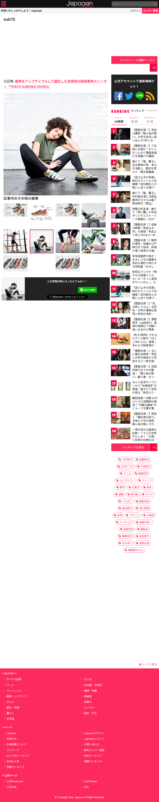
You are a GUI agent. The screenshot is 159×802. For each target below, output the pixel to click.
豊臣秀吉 (128, 529)
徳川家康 (144, 508)
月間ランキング (15, 767)
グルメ (10, 702)
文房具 (150, 515)
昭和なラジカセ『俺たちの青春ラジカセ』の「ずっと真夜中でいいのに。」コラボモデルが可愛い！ (144, 280)
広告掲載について (17, 744)
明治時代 (127, 508)
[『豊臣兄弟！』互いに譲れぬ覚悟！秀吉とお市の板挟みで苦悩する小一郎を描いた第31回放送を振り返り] (120, 355)
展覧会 (144, 529)
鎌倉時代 (127, 536)
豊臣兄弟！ (145, 522)
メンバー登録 (150, 10)
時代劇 (134, 494)
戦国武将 (143, 473)
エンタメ (89, 707)
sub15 (9, 19)
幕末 (149, 487)
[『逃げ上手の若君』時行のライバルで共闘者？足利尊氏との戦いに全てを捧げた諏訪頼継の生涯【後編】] (120, 292)
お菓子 (135, 487)
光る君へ (127, 543)
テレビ (149, 494)
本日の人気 (13, 761)
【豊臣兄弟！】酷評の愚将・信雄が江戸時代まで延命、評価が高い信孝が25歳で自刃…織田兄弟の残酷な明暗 (144, 248)
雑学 (122, 487)
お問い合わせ (91, 744)
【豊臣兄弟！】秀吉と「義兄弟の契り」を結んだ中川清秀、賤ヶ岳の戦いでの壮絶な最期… (144, 420)
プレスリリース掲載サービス (137, 60)
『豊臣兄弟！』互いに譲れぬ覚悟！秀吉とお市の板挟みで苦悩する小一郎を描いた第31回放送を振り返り (144, 359)
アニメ (127, 473)
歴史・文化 (90, 713)
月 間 (150, 120)
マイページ (13, 750)
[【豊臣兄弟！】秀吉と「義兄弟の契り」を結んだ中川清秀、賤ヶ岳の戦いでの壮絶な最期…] (120, 418)
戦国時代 (144, 459)
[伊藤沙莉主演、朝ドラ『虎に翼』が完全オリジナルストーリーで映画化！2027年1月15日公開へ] (120, 213)
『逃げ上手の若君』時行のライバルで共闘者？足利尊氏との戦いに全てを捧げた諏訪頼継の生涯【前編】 (144, 185)
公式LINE (139, 96)
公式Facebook (118, 96)
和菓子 (88, 702)
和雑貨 (88, 696)
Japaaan (79, 4)
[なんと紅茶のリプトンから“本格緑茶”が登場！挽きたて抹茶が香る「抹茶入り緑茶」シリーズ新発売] (120, 386)
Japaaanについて (94, 738)
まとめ (88, 679)
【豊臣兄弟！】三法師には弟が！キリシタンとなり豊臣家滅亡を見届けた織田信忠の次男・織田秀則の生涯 (144, 154)
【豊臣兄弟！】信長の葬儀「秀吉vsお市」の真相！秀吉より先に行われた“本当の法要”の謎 (145, 231)
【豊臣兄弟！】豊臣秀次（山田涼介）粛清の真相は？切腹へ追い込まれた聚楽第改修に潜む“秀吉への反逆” (144, 327)
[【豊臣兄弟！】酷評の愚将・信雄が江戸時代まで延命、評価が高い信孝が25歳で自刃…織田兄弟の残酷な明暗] (120, 244)
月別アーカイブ (93, 755)
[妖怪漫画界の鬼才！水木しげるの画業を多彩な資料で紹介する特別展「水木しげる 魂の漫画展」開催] (120, 260)
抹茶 (119, 515)
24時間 (119, 120)
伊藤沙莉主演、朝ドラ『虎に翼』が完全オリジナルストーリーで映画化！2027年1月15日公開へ (144, 215)
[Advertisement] (31, 49)
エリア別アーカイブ (18, 755)
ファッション (14, 690)
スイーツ (147, 480)
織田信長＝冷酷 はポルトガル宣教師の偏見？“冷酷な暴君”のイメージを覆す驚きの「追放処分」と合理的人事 (144, 406)
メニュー (3, 4)
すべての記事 (14, 679)
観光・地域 (13, 707)
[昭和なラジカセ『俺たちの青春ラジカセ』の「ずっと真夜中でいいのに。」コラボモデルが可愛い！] (120, 276)
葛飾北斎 (144, 543)
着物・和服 (90, 690)
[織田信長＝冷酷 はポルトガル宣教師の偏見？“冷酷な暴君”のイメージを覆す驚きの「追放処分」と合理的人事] (120, 402)
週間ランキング (93, 761)
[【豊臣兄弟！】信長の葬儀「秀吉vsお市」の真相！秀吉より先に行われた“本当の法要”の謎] (120, 229)
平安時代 (146, 466)
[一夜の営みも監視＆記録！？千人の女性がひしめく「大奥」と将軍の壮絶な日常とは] (120, 434)
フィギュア (125, 522)
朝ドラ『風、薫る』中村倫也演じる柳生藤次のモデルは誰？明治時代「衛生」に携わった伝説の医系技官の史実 (144, 201)
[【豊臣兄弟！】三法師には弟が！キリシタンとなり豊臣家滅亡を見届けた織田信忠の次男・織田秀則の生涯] (120, 150)
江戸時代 (127, 459)
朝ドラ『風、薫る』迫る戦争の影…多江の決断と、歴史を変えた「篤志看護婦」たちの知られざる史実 (144, 169)
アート (10, 685)
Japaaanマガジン (94, 733)
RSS (150, 96)
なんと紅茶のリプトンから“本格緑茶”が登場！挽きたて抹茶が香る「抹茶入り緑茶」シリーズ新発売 (144, 389)
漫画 (121, 494)
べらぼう (127, 501)
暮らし (10, 713)
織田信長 (144, 501)
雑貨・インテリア (17, 696)
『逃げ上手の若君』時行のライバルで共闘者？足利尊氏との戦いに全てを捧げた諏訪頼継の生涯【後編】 (144, 296)
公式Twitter (129, 96)
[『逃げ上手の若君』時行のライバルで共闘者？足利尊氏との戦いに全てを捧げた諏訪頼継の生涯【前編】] (120, 181)
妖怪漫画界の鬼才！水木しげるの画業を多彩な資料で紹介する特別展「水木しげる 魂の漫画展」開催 (144, 263)
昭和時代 (144, 536)
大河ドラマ (127, 466)
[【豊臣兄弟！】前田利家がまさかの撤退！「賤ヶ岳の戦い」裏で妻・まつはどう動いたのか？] (120, 371)
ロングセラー (127, 480)
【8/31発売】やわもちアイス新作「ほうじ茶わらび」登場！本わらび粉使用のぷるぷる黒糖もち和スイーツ (144, 343)
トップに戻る (149, 664)
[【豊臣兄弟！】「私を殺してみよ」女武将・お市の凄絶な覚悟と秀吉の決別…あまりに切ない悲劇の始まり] (120, 307)
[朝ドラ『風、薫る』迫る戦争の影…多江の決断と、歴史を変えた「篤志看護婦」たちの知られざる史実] (120, 166)
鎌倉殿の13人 (135, 550)
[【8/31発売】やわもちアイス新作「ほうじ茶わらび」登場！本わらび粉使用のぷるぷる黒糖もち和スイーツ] (120, 339)
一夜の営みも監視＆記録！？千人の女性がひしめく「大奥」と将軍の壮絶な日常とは (144, 436)
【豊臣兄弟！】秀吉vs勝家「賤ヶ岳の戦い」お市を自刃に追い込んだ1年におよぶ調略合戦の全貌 (144, 136)
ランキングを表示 (133, 447)
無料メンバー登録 (94, 750)
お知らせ (12, 738)
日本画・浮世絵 (93, 685)
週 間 (134, 120)
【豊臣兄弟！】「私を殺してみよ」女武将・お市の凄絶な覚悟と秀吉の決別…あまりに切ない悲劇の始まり (144, 311)
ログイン (136, 10)
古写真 (10, 718)
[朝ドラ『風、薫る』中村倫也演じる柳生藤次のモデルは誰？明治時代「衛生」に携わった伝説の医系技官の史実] (120, 197)
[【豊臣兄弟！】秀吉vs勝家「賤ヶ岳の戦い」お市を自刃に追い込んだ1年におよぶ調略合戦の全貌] (120, 134)
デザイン (134, 515)
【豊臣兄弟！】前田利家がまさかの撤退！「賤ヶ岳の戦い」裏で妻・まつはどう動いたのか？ (144, 373)
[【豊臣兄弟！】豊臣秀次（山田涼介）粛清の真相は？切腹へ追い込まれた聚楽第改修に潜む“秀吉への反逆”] (120, 323)
